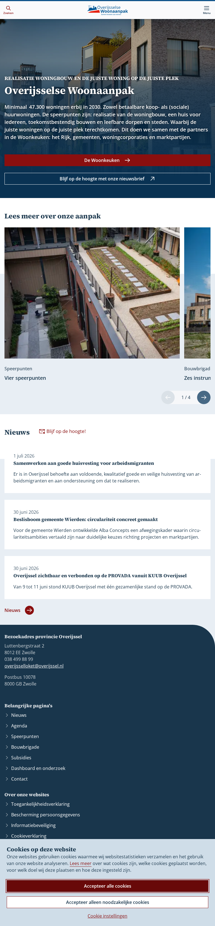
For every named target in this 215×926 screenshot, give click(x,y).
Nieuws (12, 610)
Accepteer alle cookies (107, 886)
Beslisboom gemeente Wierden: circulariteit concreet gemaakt (85, 519)
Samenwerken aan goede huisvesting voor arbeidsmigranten (83, 463)
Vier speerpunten (25, 377)
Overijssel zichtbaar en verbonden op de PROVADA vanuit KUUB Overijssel (100, 576)
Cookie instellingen (107, 916)
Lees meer (81, 863)
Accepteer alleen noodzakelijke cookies (107, 902)
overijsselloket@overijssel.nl (34, 666)
